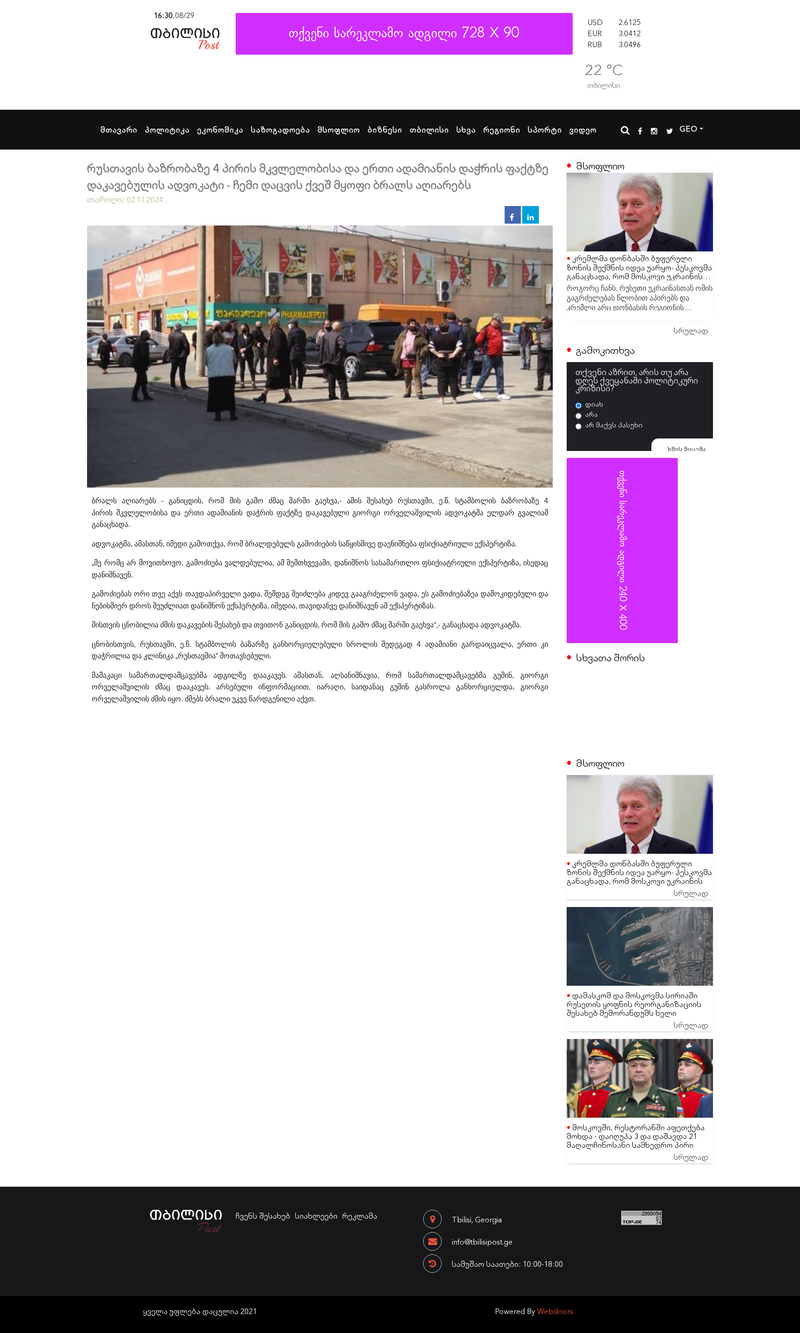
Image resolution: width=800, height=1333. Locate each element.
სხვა (466, 129)
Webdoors (555, 1311)
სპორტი (545, 129)
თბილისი (429, 129)
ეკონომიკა (220, 129)
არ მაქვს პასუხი (614, 424)
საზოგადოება (280, 129)
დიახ (594, 404)
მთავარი (119, 129)
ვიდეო (583, 129)
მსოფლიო (339, 129)
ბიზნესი (385, 129)
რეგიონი (501, 129)
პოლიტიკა (167, 129)
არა (591, 414)
